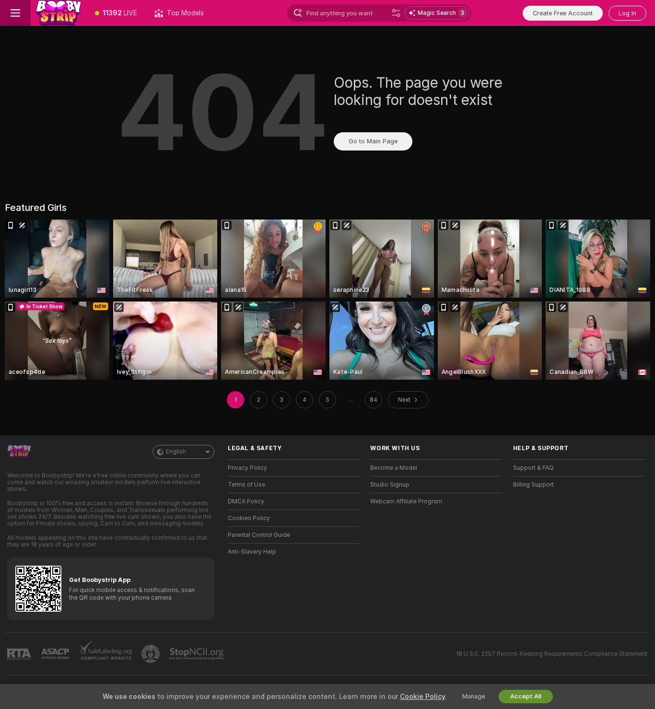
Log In (627, 13)
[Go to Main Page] (58, 13)
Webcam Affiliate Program (406, 501)
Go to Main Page (373, 141)
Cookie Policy (422, 696)
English (176, 451)
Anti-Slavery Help (252, 551)
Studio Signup (389, 484)
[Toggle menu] (15, 13)
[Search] (396, 13)
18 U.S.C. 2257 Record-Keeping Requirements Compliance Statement (551, 654)
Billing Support (533, 484)
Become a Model (393, 468)
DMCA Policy (246, 501)
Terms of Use (246, 484)
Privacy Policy (247, 468)
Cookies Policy (249, 518)
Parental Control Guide (259, 535)
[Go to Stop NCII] (197, 654)
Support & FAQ (533, 468)
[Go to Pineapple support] (151, 654)
